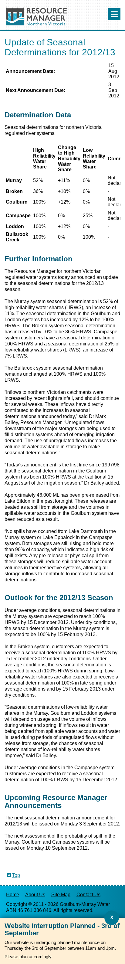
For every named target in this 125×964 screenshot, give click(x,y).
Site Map (60, 894)
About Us (35, 894)
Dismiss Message (111, 917)
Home (12, 894)
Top (16, 875)
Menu (114, 14)
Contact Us (88, 894)
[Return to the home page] (36, 23)
